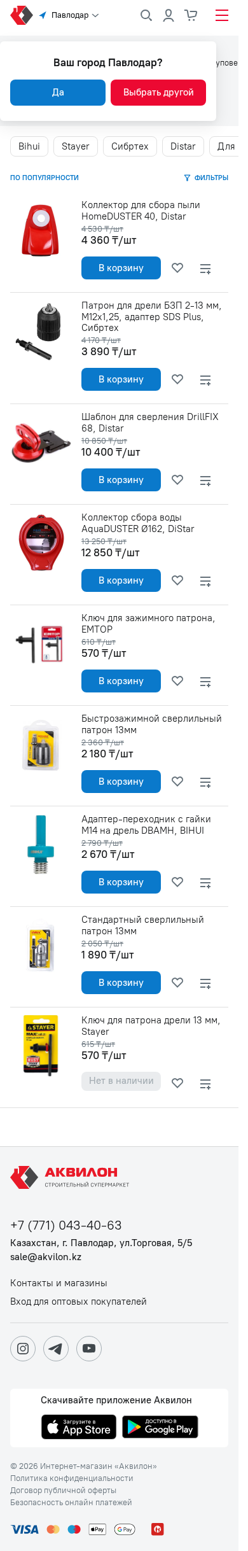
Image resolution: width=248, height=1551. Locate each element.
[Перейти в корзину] (191, 15)
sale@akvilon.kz (45, 1257)
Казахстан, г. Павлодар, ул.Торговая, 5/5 (101, 1243)
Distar (183, 146)
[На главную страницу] (72, 1177)
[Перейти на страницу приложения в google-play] (160, 1428)
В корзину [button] (121, 268)
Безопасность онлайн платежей (71, 1502)
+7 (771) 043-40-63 (66, 1225)
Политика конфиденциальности (72, 1478)
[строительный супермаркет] (21, 15)
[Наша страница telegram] (56, 1348)
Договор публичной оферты (63, 1490)
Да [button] (58, 92)
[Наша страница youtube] (89, 1348)
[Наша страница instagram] (23, 1348)
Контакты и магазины (58, 1283)
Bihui (29, 146)
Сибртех (130, 146)
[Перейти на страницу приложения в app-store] (79, 1428)
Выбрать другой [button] (158, 92)
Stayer (76, 146)
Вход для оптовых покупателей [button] (78, 1301)
